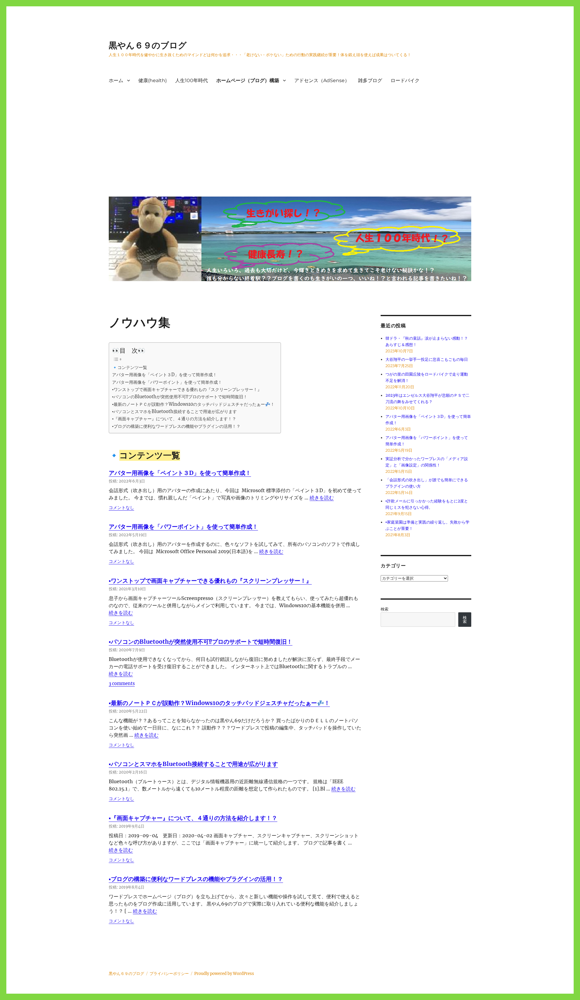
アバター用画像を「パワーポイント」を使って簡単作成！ (167, 382)
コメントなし (121, 507)
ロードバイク (405, 80)
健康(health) (152, 80)
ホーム (116, 80)
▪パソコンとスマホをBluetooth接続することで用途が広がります (174, 411)
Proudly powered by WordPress (224, 973)
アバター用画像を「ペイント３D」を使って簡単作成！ (164, 374)
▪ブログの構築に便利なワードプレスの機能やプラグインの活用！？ (176, 426)
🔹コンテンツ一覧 (129, 367)
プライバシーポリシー (169, 973)
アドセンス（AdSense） (322, 80)
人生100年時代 (191, 80)
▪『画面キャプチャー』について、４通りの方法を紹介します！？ (174, 418)
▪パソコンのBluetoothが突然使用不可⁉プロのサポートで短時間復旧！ (179, 396)
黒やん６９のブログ (148, 45)
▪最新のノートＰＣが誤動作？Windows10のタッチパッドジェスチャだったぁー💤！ (193, 404)
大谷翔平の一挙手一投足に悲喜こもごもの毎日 (426, 359)
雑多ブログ (370, 80)
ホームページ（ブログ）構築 (247, 80)
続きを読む (322, 498)
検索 (384, 609)
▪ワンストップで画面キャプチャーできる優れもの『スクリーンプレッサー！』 (187, 389)
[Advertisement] (291, 146)
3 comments (122, 683)
